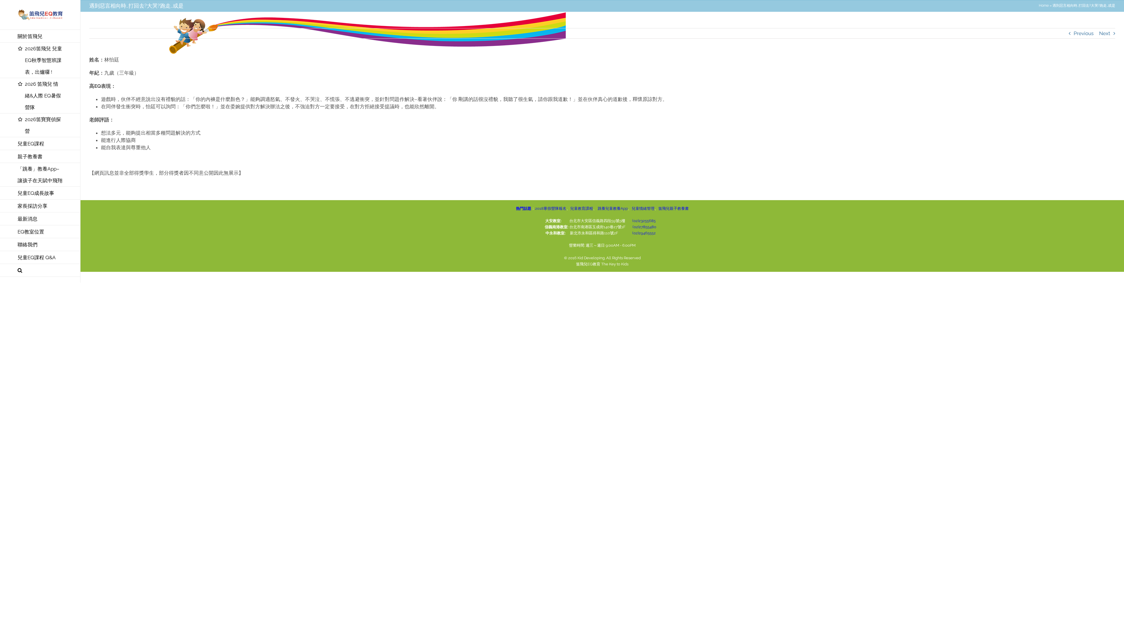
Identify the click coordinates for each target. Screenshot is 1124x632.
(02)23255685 (644, 221)
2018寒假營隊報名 (550, 208)
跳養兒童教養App (612, 208)
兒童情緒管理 (643, 208)
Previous (1084, 33)
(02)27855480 (644, 227)
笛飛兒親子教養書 (673, 208)
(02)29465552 (644, 233)
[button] (40, 270)
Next (1104, 33)
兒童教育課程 (581, 208)
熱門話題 (523, 208)
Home (1044, 6)
